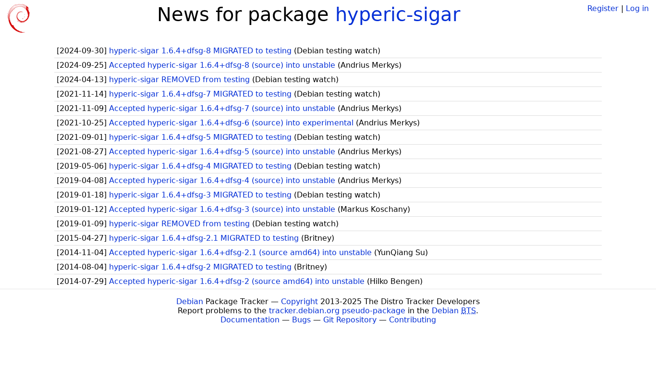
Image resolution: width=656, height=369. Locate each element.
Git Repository (350, 319)
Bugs (301, 319)
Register (603, 8)
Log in (637, 8)
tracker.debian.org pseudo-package (337, 310)
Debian (189, 301)
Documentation (249, 319)
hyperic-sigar (397, 14)
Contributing (412, 319)
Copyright (299, 301)
